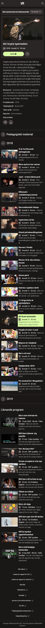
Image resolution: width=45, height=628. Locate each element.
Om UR (21, 606)
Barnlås (22, 585)
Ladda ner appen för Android (21, 579)
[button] (22, 143)
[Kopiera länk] (5, 122)
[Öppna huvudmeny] (2, 3)
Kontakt (21, 595)
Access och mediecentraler (21, 600)
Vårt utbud (21, 569)
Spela (12, 54)
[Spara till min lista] (27, 54)
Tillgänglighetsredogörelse (21, 611)
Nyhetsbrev (21, 590)
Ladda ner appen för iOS (21, 574)
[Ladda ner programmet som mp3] (11, 122)
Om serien (34, 12)
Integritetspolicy (21, 616)
